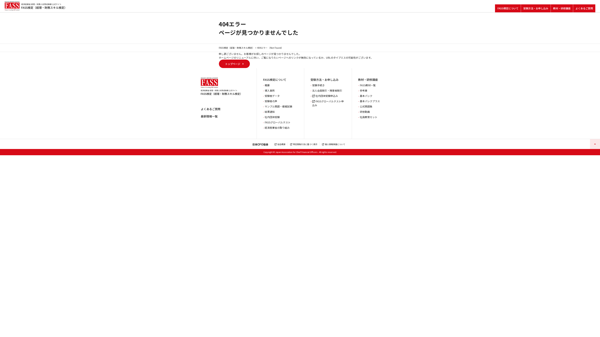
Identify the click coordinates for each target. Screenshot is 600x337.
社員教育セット (368, 117)
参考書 (363, 90)
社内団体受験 (272, 117)
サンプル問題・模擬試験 (278, 106)
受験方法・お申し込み (535, 8)
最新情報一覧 (209, 116)
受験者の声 (271, 101)
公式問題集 (366, 106)
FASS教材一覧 (368, 85)
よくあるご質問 (584, 8)
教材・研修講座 (562, 8)
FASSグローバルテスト (277, 122)
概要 (267, 85)
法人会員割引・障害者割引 (327, 90)
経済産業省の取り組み (277, 127)
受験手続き (318, 85)
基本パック (366, 96)
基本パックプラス (370, 101)
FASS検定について (507, 8)
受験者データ (272, 96)
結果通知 (270, 112)
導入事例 (270, 90)
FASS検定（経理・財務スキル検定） (236, 47)
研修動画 (365, 112)
